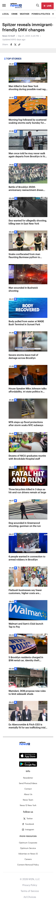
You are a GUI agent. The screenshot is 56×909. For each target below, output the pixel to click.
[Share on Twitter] (15, 44)
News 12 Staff (8, 36)
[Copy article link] (19, 44)
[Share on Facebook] (11, 44)
